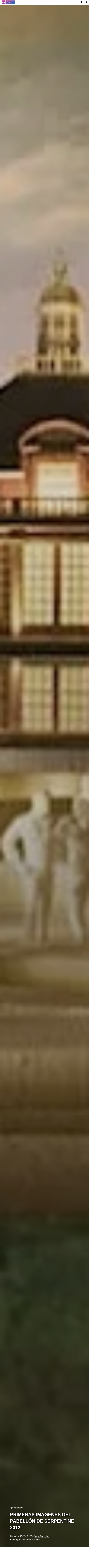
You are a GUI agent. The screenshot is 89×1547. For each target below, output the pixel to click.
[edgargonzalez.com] (8, 2)
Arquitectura (16, 1508)
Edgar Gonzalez (41, 1535)
